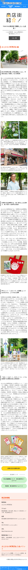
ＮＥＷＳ (3, 6)
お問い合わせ (4, 567)
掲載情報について (22, 569)
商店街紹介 (17, 6)
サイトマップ (4, 569)
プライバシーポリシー (14, 567)
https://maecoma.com (7, 531)
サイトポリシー (12, 569)
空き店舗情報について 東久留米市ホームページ (14, 479)
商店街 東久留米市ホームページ (14, 486)
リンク (24, 6)
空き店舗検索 (10, 6)
